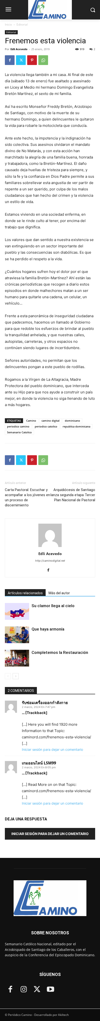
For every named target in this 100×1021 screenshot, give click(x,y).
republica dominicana (76, 426)
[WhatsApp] (43, 60)
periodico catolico (46, 426)
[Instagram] (23, 989)
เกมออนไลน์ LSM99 (39, 763)
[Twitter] (21, 60)
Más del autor (59, 593)
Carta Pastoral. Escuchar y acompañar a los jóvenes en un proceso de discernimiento (27, 497)
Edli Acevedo (18, 49)
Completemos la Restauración (60, 652)
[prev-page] (8, 676)
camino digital (50, 420)
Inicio (8, 24)
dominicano (72, 420)
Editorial (22, 24)
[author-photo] (50, 547)
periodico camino (18, 426)
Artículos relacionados (25, 593)
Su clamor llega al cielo (53, 605)
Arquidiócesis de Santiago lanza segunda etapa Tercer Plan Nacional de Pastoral (72, 495)
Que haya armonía (48, 629)
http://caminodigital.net (50, 560)
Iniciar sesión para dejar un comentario (52, 749)
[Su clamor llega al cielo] (17, 611)
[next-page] (16, 676)
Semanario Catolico (19, 432)
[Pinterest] (32, 60)
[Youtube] (50, 989)
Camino (31, 420)
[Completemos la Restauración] (17, 658)
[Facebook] (10, 60)
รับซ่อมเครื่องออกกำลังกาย (45, 703)
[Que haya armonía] (17, 634)
